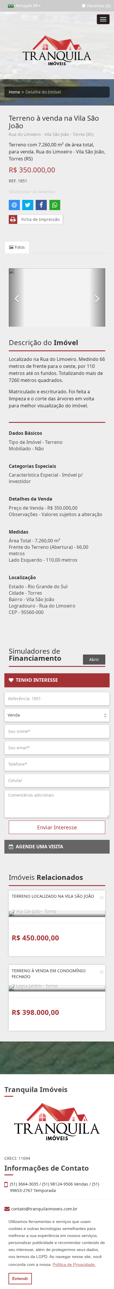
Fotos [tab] (19, 247)
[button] (17, 297)
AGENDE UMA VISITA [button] (38, 846)
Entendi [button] (20, 1278)
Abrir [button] (94, 659)
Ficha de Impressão (39, 219)
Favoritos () (98, 5)
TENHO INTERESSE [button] (35, 680)
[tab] (57, 680)
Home (14, 92)
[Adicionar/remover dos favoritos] (102, 897)
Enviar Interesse (57, 827)
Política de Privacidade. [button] (74, 1264)
